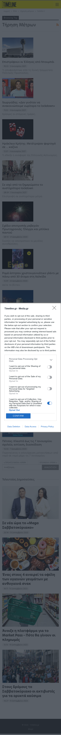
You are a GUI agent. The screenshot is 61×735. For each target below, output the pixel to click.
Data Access (30, 426)
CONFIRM (18, 416)
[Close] (55, 309)
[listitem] (30, 360)
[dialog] (30, 367)
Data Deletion (13, 426)
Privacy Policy (47, 426)
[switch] (49, 366)
